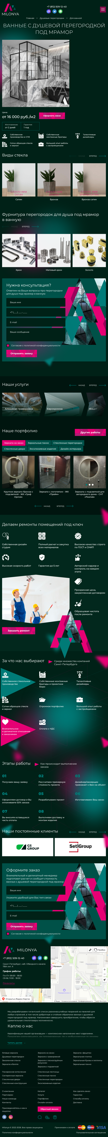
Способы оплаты (81, 1098)
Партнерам (7, 1095)
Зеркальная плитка (82, 1056)
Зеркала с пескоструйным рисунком (50, 1061)
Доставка (77, 1102)
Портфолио (43, 1098)
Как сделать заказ (81, 1091)
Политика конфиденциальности (17, 1132)
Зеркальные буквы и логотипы (87, 1060)
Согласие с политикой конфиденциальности (35, 345)
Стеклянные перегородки (50, 1079)
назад (81, 385)
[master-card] (82, 1127)
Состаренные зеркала (12, 1075)
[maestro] (91, 1127)
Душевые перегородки (13, 1056)
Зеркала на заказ (46, 1053)
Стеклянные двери (11, 1079)
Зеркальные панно (82, 1064)
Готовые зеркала (10, 1053)
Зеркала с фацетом (82, 1053)
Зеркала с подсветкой (48, 1066)
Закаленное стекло (11, 1060)
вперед (93, 156)
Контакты (6, 1102)
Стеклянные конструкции (14, 1083)
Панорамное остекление (14, 1072)
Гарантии (77, 1095)
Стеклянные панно (47, 1075)
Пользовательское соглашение (91, 1132)
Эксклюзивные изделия (49, 1083)
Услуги (41, 1095)
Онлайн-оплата (45, 1102)
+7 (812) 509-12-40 (57, 7)
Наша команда (9, 1098)
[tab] (38, 443)
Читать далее (15, 1042)
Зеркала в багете (10, 1064)
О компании (8, 1091)
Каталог (41, 1091)
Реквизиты (9, 983)
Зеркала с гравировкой (49, 1056)
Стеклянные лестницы (48, 1072)
